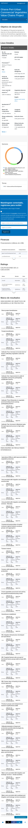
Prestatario (5, 63)
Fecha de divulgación (18, 70)
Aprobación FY (6, 104)
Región (16, 97)
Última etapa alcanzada (5, 124)
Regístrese (6, 232)
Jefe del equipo (19, 57)
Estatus (17, 52)
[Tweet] (8, 822)
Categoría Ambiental (17, 110)
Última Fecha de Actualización (19, 124)
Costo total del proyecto (6, 91)
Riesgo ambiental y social (7, 117)
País (3, 69)
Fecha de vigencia (20, 76)
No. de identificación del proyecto (7, 53)
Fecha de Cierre (19, 116)
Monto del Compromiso (5, 110)
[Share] (14, 822)
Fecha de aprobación (5, 77)
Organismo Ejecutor (20, 90)
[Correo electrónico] (3, 822)
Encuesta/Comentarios (21, 817)
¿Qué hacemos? (4, 3)
